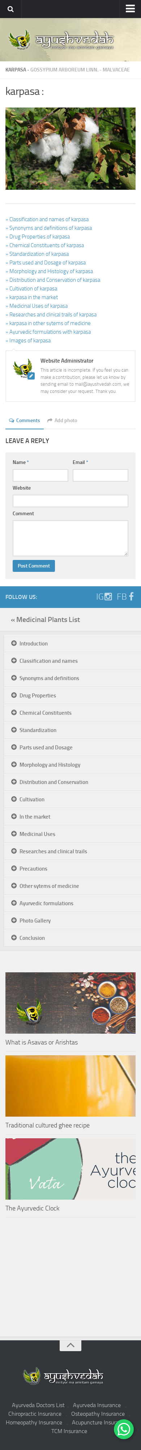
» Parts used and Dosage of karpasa (45, 262)
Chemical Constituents (46, 713)
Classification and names (49, 661)
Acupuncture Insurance (99, 1422)
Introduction (34, 643)
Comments (28, 420)
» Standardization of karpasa (37, 254)
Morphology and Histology (50, 765)
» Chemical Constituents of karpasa (44, 245)
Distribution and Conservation (54, 782)
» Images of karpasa (28, 340)
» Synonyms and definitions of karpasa (48, 228)
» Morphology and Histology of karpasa (49, 271)
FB (122, 596)
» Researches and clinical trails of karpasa (51, 314)
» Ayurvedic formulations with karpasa (48, 332)
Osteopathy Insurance (98, 1413)
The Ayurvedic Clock (32, 1208)
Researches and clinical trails (53, 851)
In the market (35, 817)
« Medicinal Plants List (45, 619)
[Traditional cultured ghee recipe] (70, 1086)
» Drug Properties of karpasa (37, 236)
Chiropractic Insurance (34, 1413)
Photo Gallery (35, 920)
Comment (23, 514)
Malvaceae (116, 70)
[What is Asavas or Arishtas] (70, 1003)
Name (21, 462)
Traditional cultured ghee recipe (47, 1125)
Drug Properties (38, 695)
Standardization (38, 730)
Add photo (66, 420)
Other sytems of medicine (49, 886)
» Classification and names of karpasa (47, 219)
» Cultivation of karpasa (31, 288)
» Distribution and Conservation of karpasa (52, 280)
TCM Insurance (69, 1431)
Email (80, 462)
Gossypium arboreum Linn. (64, 70)
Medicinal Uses (37, 834)
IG (100, 596)
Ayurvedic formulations (46, 903)
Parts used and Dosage (46, 747)
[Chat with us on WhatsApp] (124, 1429)
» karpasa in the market (31, 297)
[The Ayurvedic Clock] (70, 1169)
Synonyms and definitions (49, 678)
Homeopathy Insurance (34, 1422)
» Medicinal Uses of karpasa (36, 306)
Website (22, 488)
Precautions (33, 869)
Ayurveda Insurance (97, 1405)
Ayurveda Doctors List (38, 1405)
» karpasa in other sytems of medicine (48, 323)
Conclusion (32, 938)
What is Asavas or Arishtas (41, 1042)
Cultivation (32, 799)
